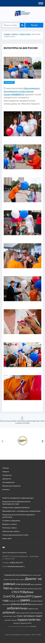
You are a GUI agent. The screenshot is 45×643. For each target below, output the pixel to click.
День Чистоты (33, 575)
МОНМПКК (38, 584)
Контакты (6, 489)
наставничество (7, 616)
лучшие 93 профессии (35, 613)
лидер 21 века (25, 613)
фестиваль (17, 623)
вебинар (39, 601)
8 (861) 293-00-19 (16, 563)
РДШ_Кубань (15, 588)
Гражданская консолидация (16, 575)
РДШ (6, 588)
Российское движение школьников (31, 588)
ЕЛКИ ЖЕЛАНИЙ (23, 584)
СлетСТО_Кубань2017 (17, 596)
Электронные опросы (10, 531)
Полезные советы (9, 528)
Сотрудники (7, 475)
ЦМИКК (25, 600)
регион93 (7, 620)
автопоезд (34, 601)
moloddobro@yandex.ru (16, 566)
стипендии (14, 620)
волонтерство (6, 604)
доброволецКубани (21, 604)
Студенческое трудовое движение (16, 508)
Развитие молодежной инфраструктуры (17, 498)
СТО (14, 592)
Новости (5, 472)
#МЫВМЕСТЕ (17, 94)
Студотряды (12, 601)
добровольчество (33, 608)
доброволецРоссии (37, 604)
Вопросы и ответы (9, 524)
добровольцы (17, 608)
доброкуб (9, 612)
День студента (20, 579)
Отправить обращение (11, 521)
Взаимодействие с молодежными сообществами (21, 511)
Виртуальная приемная (11, 486)
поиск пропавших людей (29, 616)
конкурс (17, 613)
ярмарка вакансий (26, 623)
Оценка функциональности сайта (15, 535)
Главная (5, 468)
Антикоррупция (8, 482)
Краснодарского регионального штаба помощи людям (22, 91)
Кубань (33, 584)
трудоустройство (28, 620)
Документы (6, 479)
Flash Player (33, 626)
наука (14, 616)
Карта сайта (6, 539)
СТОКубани (25, 592)
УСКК (17, 601)
